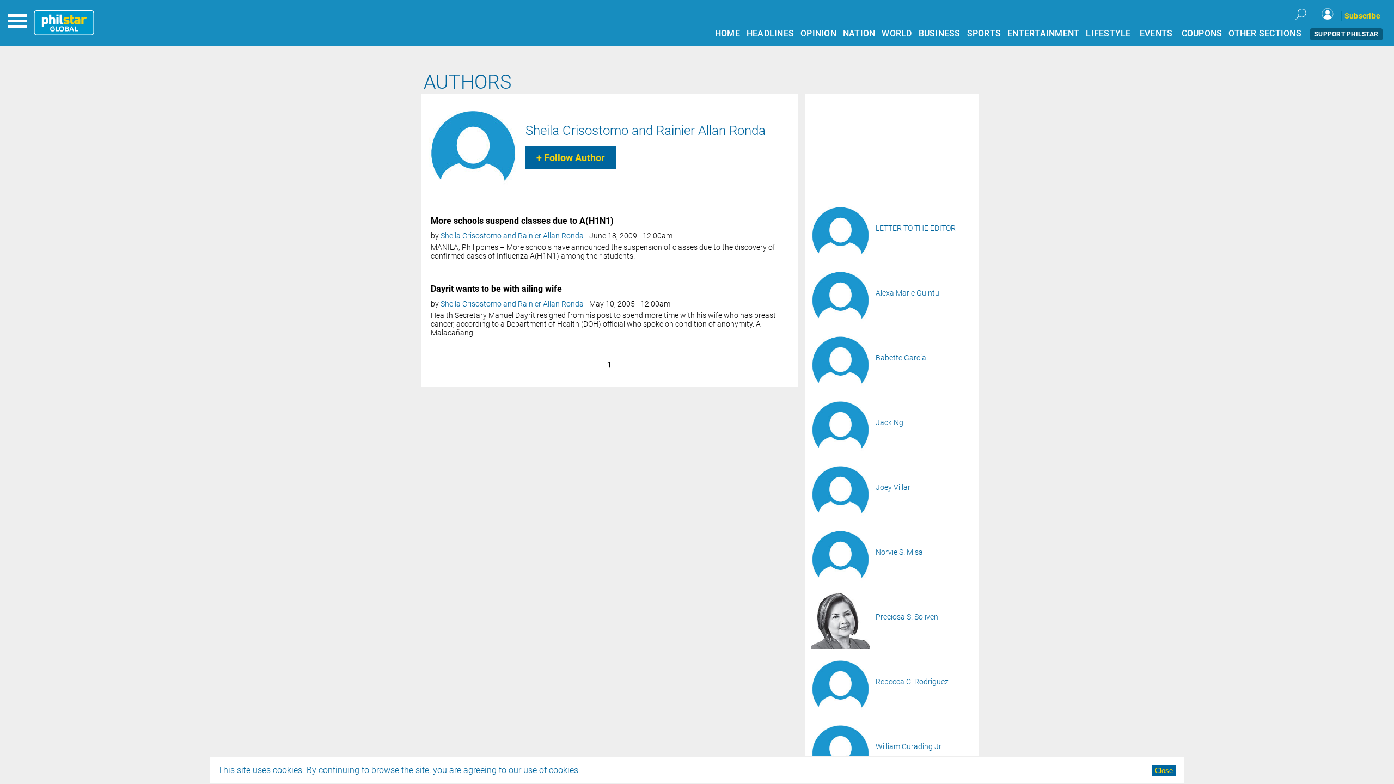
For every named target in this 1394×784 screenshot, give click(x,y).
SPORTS (984, 33)
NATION (859, 33)
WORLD (897, 33)
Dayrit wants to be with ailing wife (496, 289)
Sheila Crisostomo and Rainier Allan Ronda (645, 130)
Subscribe (1362, 15)
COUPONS (1202, 33)
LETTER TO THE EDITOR (916, 228)
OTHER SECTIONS (1264, 33)
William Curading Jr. (909, 746)
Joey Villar (893, 487)
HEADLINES (770, 33)
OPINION (818, 33)
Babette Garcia (901, 357)
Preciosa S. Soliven (907, 616)
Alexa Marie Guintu (907, 293)
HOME (727, 33)
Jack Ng (889, 422)
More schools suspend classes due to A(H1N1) (522, 221)
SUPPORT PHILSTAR (1346, 34)
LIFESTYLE (1108, 33)
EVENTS (1156, 33)
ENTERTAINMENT (1043, 33)
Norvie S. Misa (899, 552)
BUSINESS (940, 33)
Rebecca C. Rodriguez (912, 681)
